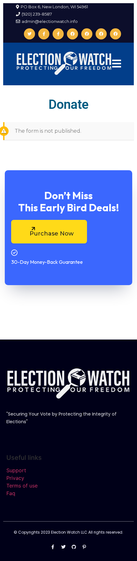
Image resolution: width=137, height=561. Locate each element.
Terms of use (22, 485)
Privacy (15, 478)
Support (16, 470)
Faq (10, 493)
